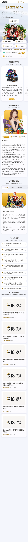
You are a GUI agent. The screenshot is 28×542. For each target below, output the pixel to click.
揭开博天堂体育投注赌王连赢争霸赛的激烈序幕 (13, 407)
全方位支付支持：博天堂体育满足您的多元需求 (13, 431)
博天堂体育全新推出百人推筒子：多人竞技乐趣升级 (13, 313)
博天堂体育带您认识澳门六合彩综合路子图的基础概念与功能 (13, 384)
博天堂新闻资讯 (6, 317)
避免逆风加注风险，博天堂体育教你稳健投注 (13, 360)
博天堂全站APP (12, 85)
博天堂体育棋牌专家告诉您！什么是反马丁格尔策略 (13, 337)
